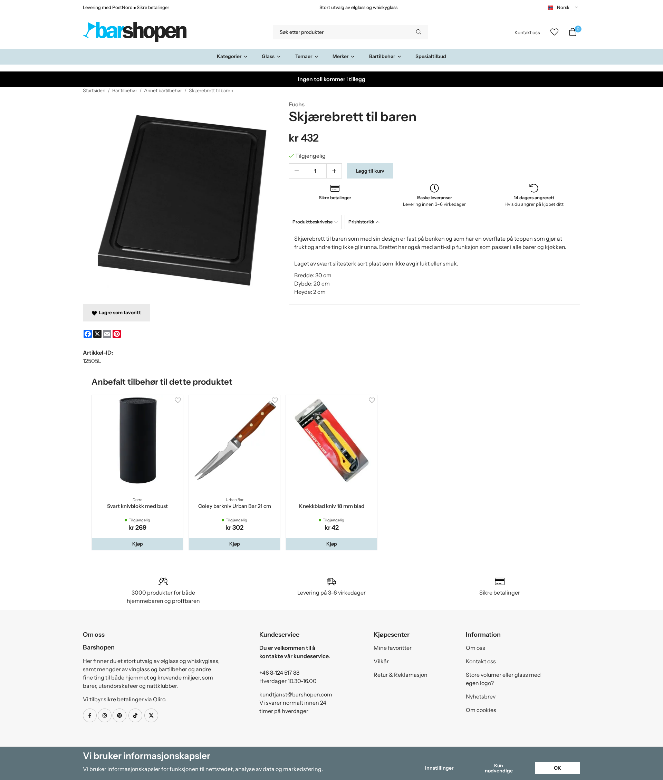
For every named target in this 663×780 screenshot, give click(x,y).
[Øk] (334, 171)
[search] (418, 32)
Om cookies (481, 709)
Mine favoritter (393, 647)
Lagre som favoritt (119, 312)
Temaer (303, 56)
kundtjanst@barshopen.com (295, 694)
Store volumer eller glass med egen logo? (503, 678)
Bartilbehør (382, 56)
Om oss (475, 647)
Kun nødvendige (499, 767)
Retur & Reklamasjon (400, 674)
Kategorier (229, 56)
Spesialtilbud (430, 56)
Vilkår (381, 661)
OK (557, 768)
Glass (268, 56)
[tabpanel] (434, 267)
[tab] (317, 221)
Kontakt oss (527, 32)
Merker (340, 56)
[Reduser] (296, 171)
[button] (137, 544)
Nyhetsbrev (481, 696)
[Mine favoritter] (554, 32)
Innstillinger (439, 768)
